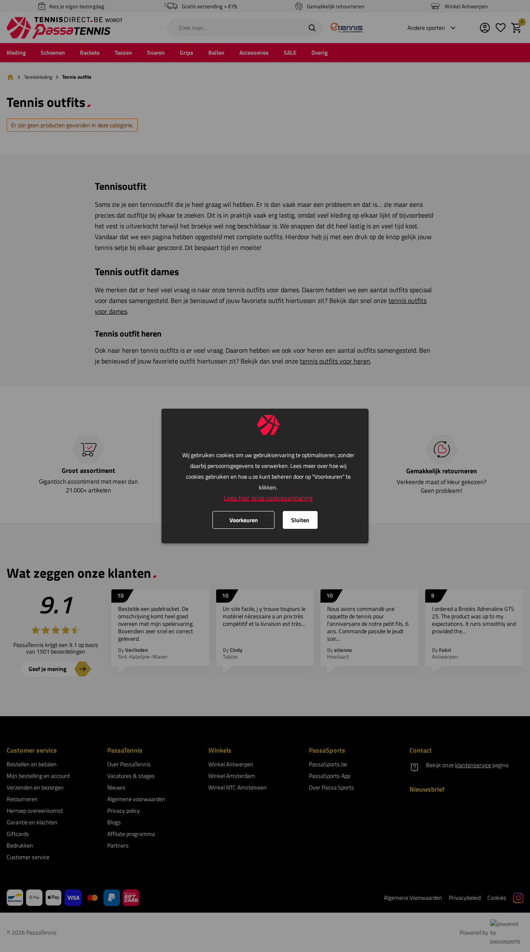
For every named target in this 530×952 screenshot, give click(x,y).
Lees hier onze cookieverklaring (268, 498)
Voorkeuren (243, 520)
